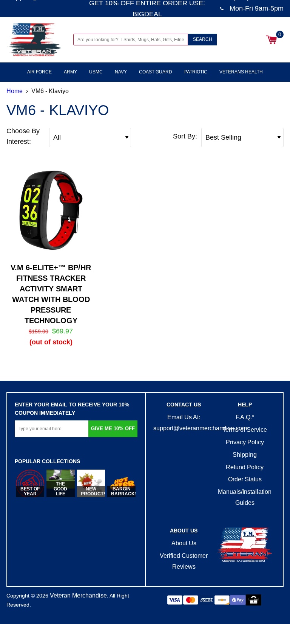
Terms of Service (244, 429)
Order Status (245, 479)
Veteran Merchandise (78, 595)
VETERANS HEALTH (241, 72)
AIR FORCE (39, 72)
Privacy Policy (245, 442)
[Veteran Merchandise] (34, 40)
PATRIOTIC (195, 72)
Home (14, 91)
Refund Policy (245, 467)
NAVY (121, 72)
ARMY (70, 72)
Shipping (245, 454)
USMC (96, 72)
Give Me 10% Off (113, 428)
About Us (183, 543)
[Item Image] (50, 210)
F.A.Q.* (245, 417)
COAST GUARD (155, 72)
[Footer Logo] (244, 545)
